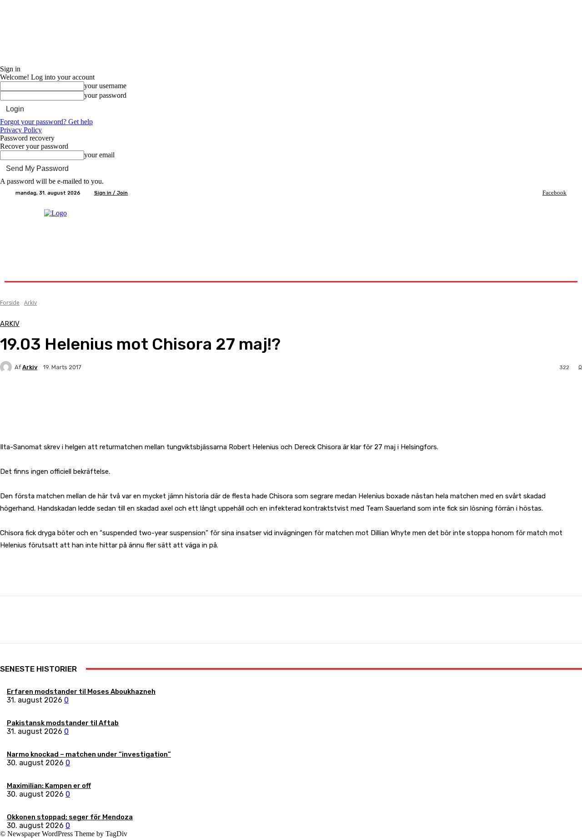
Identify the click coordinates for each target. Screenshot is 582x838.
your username (105, 86)
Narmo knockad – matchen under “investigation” (89, 754)
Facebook (554, 192)
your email (99, 155)
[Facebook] (536, 192)
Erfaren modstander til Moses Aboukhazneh (81, 691)
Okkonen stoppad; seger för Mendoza (70, 817)
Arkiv (30, 302)
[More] (213, 398)
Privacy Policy (21, 130)
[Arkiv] (7, 367)
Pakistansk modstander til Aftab (63, 723)
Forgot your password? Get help (46, 121)
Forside (10, 302)
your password (105, 95)
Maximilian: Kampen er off (49, 786)
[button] (556, 270)
